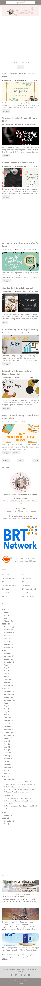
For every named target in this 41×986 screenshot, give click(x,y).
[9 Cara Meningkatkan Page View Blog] (20, 353)
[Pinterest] (20, 975)
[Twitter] (16, 975)
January (8, 647)
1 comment (32, 250)
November (8, 656)
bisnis (26, 575)
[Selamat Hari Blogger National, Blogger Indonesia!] (20, 398)
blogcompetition (10, 578)
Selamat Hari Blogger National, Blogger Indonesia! (17, 372)
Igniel (23, 983)
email (35, 518)
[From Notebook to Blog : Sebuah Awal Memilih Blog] (20, 442)
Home (21, 461)
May (6, 618)
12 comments (33, 80)
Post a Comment (34, 124)
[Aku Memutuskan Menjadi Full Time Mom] (20, 100)
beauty (7, 575)
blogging (6, 281)
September (9, 633)
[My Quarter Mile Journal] (20, 2)
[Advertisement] (20, 38)
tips (5, 322)
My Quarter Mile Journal (27, 495)
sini (15, 516)
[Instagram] (24, 975)
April (6, 677)
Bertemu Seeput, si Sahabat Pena (18, 163)
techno (27, 592)
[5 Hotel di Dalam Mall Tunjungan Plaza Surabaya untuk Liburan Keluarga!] (20, 919)
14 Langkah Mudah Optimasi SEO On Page (20, 244)
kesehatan (28, 582)
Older (35, 461)
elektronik (8, 582)
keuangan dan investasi (12, 585)
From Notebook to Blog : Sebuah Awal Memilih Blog (20, 417)
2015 (5, 818)
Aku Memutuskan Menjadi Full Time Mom (19, 75)
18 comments (32, 422)
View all (20, 67)
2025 (5, 624)
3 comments (33, 166)
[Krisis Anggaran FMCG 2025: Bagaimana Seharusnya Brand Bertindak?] (20, 891)
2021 (5, 761)
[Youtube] (28, 975)
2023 (5, 688)
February (8, 621)
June (7, 615)
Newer (6, 461)
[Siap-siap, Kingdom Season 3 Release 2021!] (20, 145)
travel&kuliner (29, 596)
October (8, 630)
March (7, 641)
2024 (5, 650)
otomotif (7, 589)
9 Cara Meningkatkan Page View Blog (20, 330)
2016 (5, 812)
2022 (5, 723)
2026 (5, 609)
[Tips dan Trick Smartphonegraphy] (20, 312)
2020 (5, 776)
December (8, 627)
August (7, 612)
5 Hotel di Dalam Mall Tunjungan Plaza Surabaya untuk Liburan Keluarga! (17, 923)
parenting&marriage (31, 589)
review (6, 155)
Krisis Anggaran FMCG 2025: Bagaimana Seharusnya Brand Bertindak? (18, 895)
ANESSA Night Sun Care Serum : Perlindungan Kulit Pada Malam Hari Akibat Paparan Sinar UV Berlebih (20, 950)
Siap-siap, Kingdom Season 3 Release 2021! (19, 119)
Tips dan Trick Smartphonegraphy (18, 288)
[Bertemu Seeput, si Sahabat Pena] (20, 186)
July (6, 636)
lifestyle (6, 111)
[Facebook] (12, 975)
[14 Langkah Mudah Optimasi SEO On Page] (20, 270)
